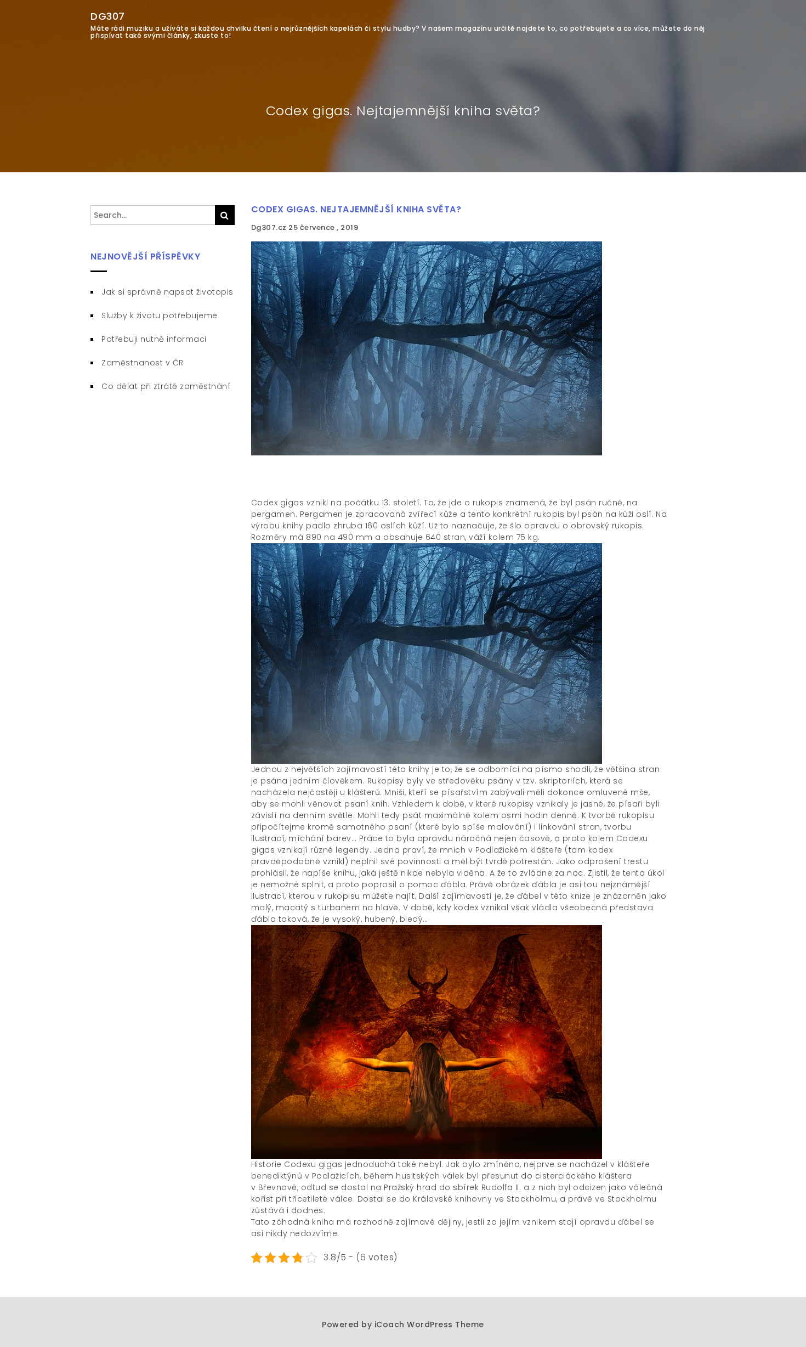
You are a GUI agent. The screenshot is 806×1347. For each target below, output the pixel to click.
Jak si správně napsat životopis (167, 291)
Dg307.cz (270, 227)
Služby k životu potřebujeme (159, 315)
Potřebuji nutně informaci (154, 339)
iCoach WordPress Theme (429, 1324)
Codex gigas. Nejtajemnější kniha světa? (356, 209)
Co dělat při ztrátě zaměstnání (165, 386)
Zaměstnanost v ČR (142, 362)
